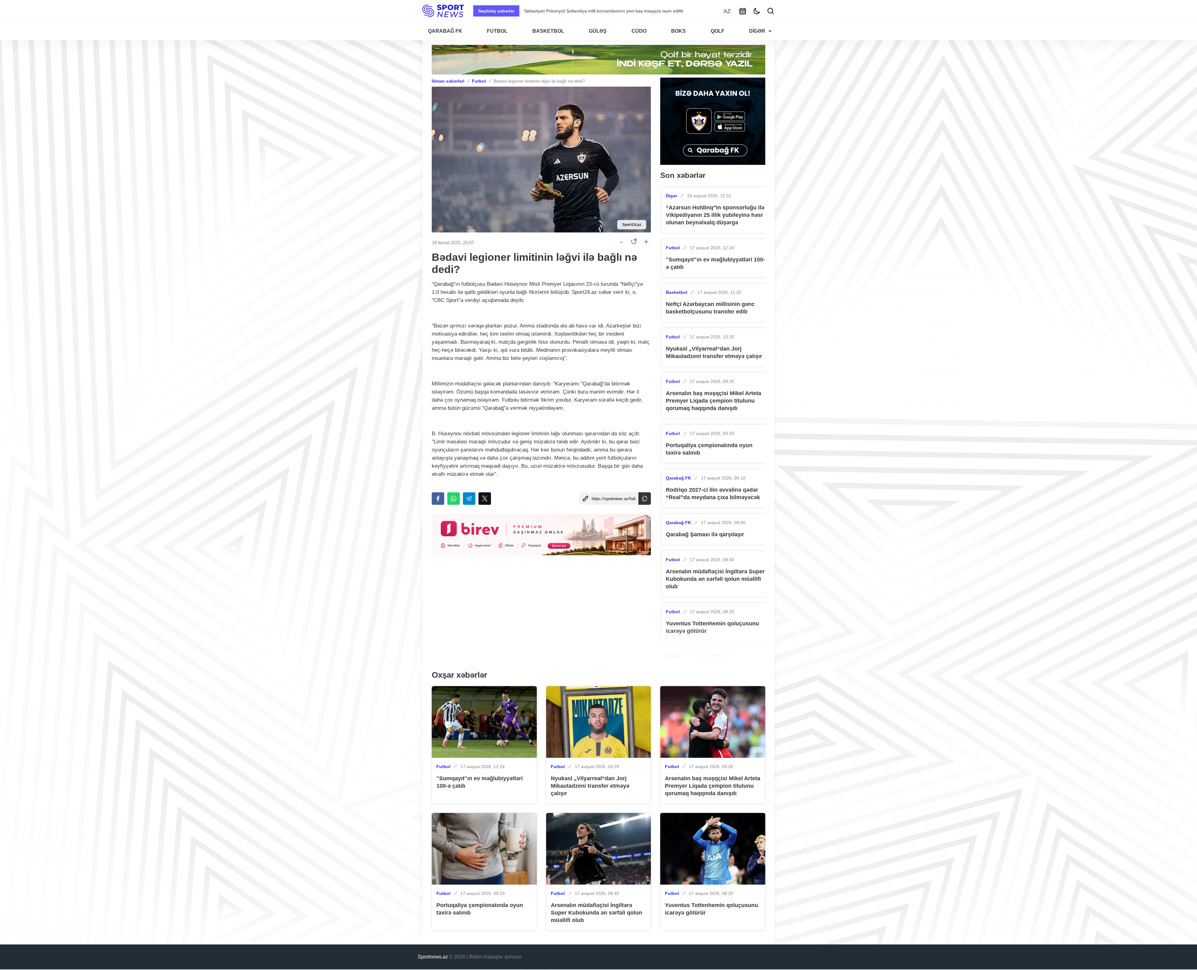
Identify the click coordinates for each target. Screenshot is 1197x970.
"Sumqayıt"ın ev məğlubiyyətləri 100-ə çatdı (715, 263)
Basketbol (676, 292)
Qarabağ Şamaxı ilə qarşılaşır (705, 534)
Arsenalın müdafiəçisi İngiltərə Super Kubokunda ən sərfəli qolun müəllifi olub (715, 579)
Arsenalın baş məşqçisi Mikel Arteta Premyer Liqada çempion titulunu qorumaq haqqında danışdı (713, 400)
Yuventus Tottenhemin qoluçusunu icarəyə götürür (712, 627)
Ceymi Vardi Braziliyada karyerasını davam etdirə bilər (577, 10)
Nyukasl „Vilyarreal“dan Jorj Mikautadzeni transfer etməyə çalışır (714, 352)
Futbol (479, 81)
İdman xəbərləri (448, 81)
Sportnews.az (433, 956)
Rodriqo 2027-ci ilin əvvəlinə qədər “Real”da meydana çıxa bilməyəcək (713, 493)
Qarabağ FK (678, 477)
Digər (671, 195)
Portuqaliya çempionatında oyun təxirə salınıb (709, 449)
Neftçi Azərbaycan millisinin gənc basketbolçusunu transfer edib (710, 308)
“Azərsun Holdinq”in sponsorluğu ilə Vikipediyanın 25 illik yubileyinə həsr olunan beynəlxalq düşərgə (715, 215)
